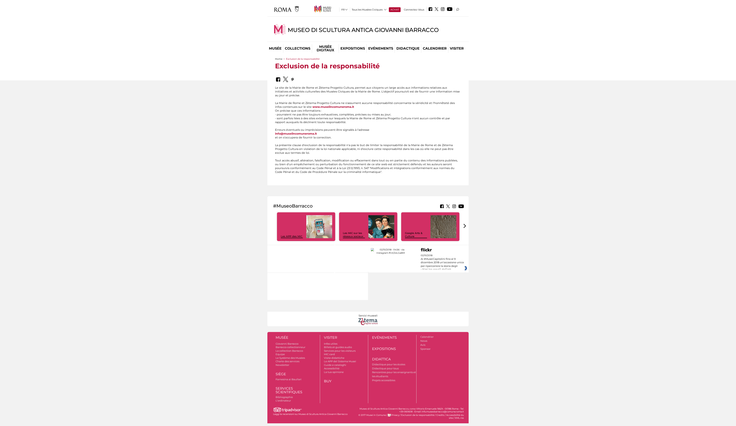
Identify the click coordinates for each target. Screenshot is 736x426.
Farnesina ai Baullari (288, 379)
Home (278, 58)
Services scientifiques (289, 390)
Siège (281, 374)
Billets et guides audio (338, 347)
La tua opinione (334, 372)
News (423, 340)
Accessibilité (331, 368)
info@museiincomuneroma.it (296, 133)
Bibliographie (284, 397)
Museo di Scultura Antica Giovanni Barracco (363, 30)
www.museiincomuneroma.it (333, 107)
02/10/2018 (442, 262)
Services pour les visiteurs (340, 350)
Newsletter (282, 364)
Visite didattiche (334, 357)
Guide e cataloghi (335, 364)
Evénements (380, 48)
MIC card (329, 354)
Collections (297, 48)
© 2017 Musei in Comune (372, 415)
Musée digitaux (325, 48)
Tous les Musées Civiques (367, 9)
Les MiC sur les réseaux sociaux (353, 234)
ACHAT (394, 9)
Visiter (457, 48)
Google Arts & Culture (413, 234)
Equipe (280, 354)
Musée (275, 48)
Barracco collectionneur (290, 347)
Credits (440, 415)
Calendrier (435, 48)
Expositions (352, 48)
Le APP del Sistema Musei (340, 361)
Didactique (408, 48)
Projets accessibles (383, 380)
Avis (422, 344)
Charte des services (287, 361)
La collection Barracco (289, 350)
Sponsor (425, 348)
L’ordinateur (283, 400)
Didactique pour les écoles (388, 364)
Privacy (395, 415)
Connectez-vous (414, 9)
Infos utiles (330, 343)
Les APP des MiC (291, 236)
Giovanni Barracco (287, 343)
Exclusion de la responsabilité (417, 415)
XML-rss (459, 418)
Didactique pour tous (385, 368)
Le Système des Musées (290, 357)
